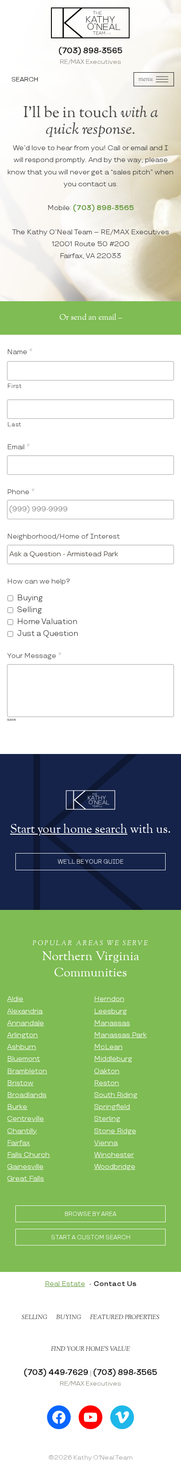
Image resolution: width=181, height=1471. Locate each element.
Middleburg (113, 1059)
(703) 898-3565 (90, 50)
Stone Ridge (115, 1131)
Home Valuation (47, 621)
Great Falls (25, 1179)
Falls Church (28, 1155)
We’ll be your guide (90, 861)
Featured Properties (124, 1317)
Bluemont (23, 1059)
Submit (11, 719)
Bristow (20, 1083)
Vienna (106, 1143)
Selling (29, 609)
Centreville (25, 1119)
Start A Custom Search (90, 1237)
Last (14, 424)
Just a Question (47, 633)
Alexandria (25, 1011)
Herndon (109, 999)
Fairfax (18, 1143)
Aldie (15, 999)
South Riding (116, 1095)
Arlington (22, 1035)
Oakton (106, 1071)
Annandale (25, 1023)
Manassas (112, 1023)
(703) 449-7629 (56, 1372)
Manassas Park (120, 1035)
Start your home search (68, 829)
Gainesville (25, 1167)
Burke (17, 1107)
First (14, 386)
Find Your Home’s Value (90, 1349)
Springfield (112, 1107)
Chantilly (22, 1131)
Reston (106, 1083)
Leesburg (110, 1011)
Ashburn (21, 1047)
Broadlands (27, 1095)
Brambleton (27, 1071)
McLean (108, 1047)
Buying (30, 597)
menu (145, 79)
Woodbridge (114, 1167)
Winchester (114, 1155)
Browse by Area (90, 1214)
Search (24, 79)
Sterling (107, 1119)
